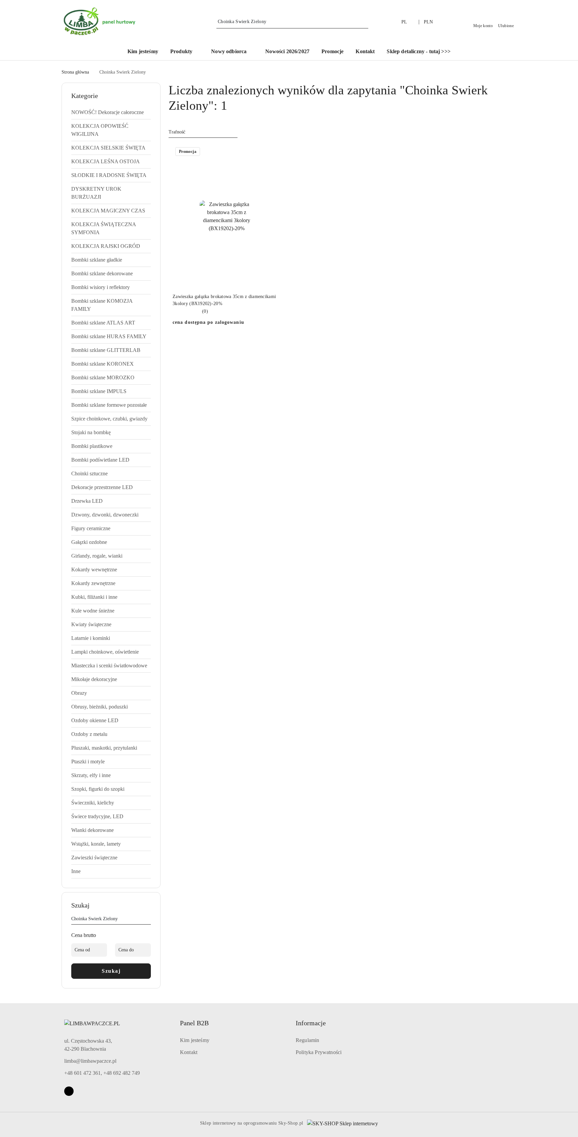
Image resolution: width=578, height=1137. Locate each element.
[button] (185, 52)
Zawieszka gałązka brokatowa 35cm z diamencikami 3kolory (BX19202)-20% (224, 300)
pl (404, 21)
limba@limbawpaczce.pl (90, 1061)
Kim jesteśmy (194, 1040)
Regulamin (307, 1040)
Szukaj (111, 971)
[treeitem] (111, 112)
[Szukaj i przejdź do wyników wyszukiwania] (364, 22)
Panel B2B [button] (194, 1023)
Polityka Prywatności (319, 1052)
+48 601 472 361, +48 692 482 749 (102, 1073)
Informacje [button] (311, 1023)
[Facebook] (69, 1091)
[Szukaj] (148, 920)
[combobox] (203, 132)
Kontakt (188, 1052)
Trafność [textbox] (177, 131)
